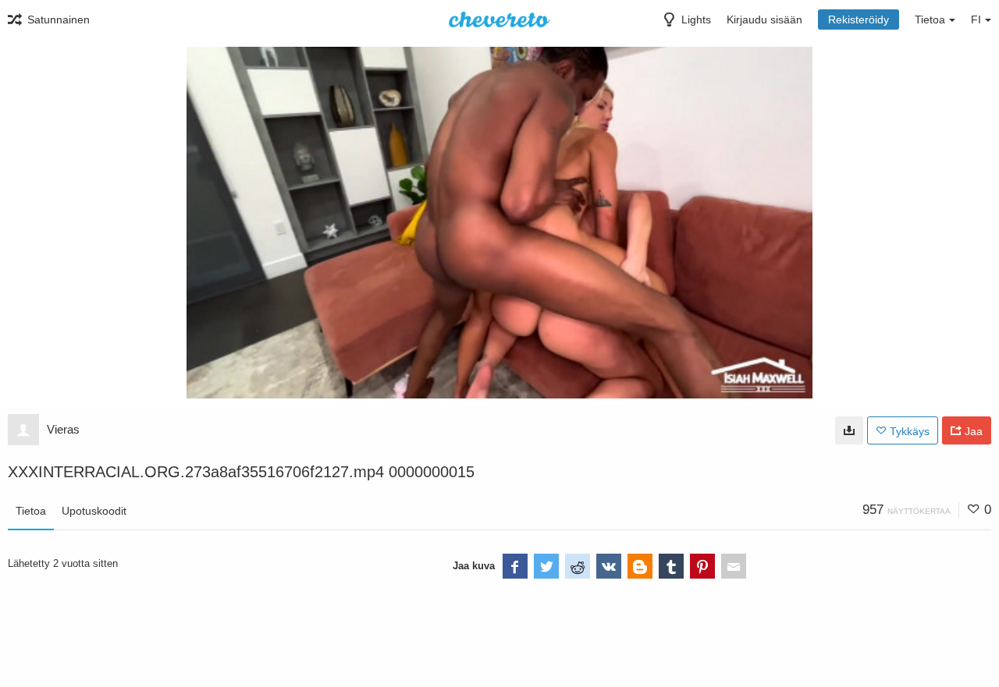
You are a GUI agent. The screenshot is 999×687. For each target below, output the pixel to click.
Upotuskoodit (94, 511)
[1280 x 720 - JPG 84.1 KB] (849, 430)
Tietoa (31, 511)
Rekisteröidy (858, 19)
